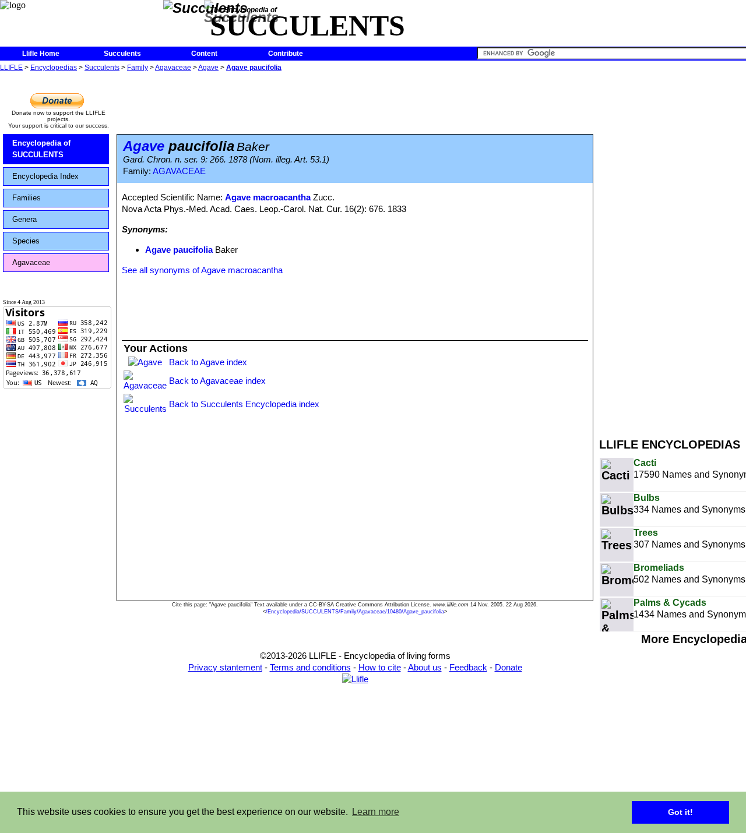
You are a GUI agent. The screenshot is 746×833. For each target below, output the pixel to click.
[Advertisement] (672, 249)
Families (26, 197)
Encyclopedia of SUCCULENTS (41, 149)
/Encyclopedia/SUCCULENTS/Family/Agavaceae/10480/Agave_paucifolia (355, 612)
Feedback (468, 667)
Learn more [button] (375, 812)
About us (425, 667)
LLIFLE (11, 67)
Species (26, 241)
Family (137, 67)
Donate (508, 667)
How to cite (379, 667)
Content (204, 54)
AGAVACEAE (179, 171)
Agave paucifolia (253, 67)
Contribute (285, 54)
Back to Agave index (208, 362)
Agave (208, 67)
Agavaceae (173, 67)
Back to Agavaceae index (217, 381)
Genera (24, 219)
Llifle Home (40, 54)
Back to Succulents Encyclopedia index (244, 404)
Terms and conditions (310, 667)
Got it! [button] (680, 812)
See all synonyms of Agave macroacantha (202, 270)
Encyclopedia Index (45, 176)
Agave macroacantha (268, 197)
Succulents (122, 54)
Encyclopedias (53, 67)
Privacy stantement (225, 667)
